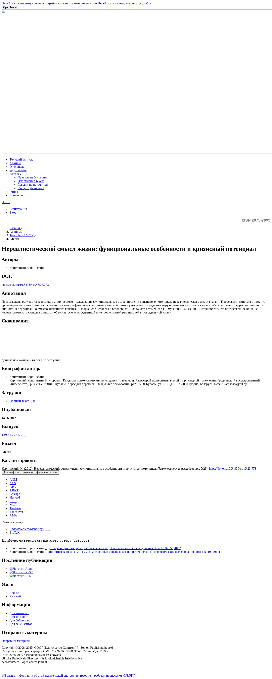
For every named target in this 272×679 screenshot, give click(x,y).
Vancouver (16, 511)
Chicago (15, 494)
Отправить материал (16, 641)
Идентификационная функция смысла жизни (76, 548)
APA (13, 486)
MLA (13, 504)
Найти (6, 202)
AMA (13, 515)
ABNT (14, 490)
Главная (15, 228)
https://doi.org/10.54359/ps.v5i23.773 (25, 284)
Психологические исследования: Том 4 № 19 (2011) (185, 551)
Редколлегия (18, 170)
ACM (13, 479)
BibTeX (15, 532)
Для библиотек (20, 620)
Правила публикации (32, 177)
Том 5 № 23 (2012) (22, 235)
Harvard (15, 497)
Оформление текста (31, 181)
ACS (13, 483)
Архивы (15, 163)
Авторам (16, 173)
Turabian (15, 508)
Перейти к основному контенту (23, 3)
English (14, 592)
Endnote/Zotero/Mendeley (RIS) (30, 529)
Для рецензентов (21, 624)
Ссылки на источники (33, 184)
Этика (14, 191)
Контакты (16, 195)
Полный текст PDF (23, 401)
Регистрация (18, 209)
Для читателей (19, 613)
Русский (15, 596)
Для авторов (18, 616)
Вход (13, 212)
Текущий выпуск (21, 159)
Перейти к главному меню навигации (71, 3)
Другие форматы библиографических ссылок (30, 472)
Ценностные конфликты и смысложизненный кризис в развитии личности (97, 551)
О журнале (17, 166)
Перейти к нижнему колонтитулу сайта (124, 3)
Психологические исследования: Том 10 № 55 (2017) (145, 548)
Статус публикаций (31, 188)
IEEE (13, 501)
